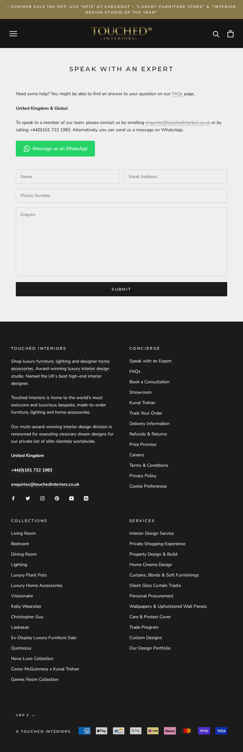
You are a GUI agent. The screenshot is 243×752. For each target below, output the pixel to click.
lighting (63, 361)
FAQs (134, 371)
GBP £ (22, 715)
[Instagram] (42, 498)
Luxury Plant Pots (29, 575)
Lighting (19, 565)
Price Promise (142, 444)
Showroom (140, 392)
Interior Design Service (151, 533)
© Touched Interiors (43, 731)
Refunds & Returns (148, 434)
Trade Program (144, 627)
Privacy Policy (142, 476)
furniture (44, 361)
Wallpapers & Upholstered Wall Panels (168, 606)
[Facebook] (13, 498)
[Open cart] (230, 33)
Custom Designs (145, 638)
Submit (121, 289)
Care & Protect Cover (150, 617)
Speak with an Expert (150, 361)
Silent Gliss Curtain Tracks (155, 585)
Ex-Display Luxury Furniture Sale (43, 638)
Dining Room (24, 554)
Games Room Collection (35, 679)
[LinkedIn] (86, 498)
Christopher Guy (27, 617)
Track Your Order (145, 413)
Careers (136, 455)
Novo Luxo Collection (32, 659)
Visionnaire (22, 596)
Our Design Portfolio (150, 648)
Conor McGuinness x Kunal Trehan (45, 669)
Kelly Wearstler (26, 606)
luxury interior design (88, 369)
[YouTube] (71, 498)
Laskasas (20, 627)
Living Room (23, 533)
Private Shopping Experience (157, 544)
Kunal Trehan (142, 403)
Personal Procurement (151, 596)
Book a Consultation (149, 382)
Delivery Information (149, 424)
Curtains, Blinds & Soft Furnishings (164, 575)
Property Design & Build (153, 554)
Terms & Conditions (148, 465)
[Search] (216, 33)
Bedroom (20, 544)
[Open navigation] (13, 33)
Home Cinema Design (150, 565)
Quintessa (21, 648)
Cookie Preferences (148, 486)
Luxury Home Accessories (36, 585)
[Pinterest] (57, 498)
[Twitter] (28, 498)
